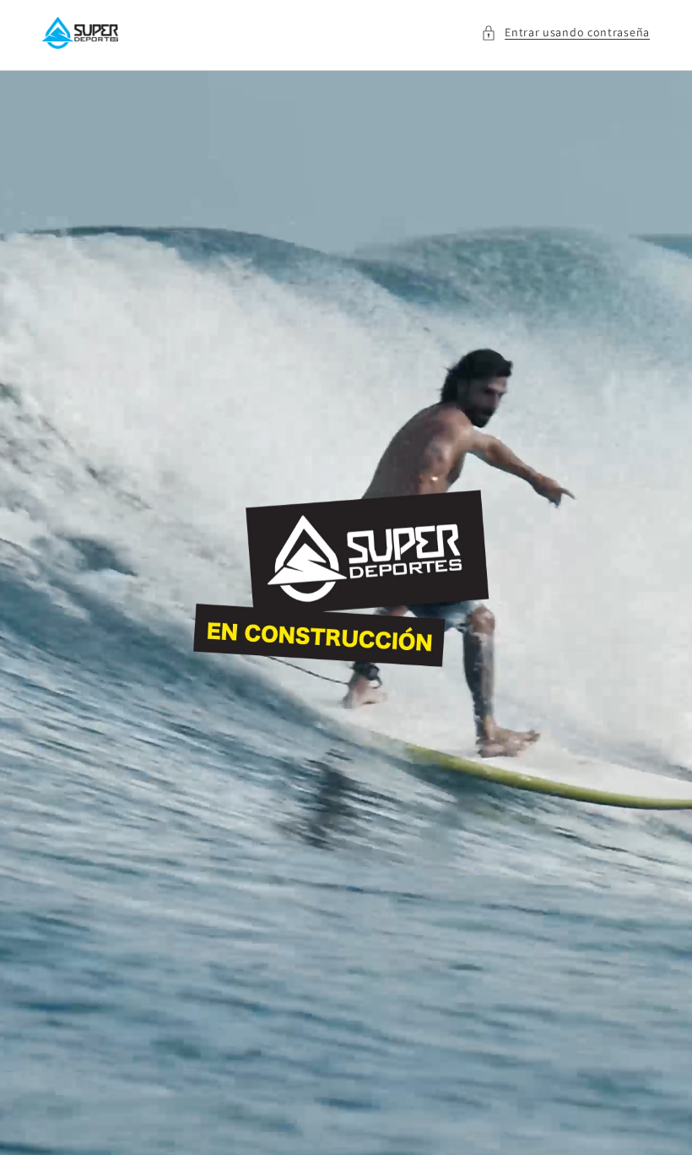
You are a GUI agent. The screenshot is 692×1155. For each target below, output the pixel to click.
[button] (565, 32)
